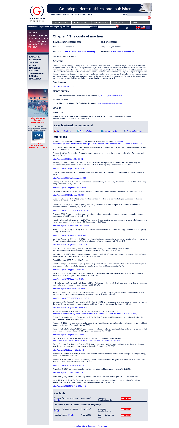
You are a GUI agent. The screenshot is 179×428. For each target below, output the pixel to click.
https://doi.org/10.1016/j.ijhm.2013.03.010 (68, 168)
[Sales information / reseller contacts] (61, 24)
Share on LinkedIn (110, 131)
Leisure (33, 65)
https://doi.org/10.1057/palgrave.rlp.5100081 (69, 178)
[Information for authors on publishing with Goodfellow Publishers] (100, 24)
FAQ (72, 14)
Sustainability (36, 73)
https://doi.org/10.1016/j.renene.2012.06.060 (69, 188)
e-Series (33, 76)
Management (36, 79)
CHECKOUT (60, 14)
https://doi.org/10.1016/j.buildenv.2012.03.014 (70, 195)
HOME (53, 14)
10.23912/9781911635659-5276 (122, 52)
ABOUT (67, 14)
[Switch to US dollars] (143, 28)
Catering (34, 71)
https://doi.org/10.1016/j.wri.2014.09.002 (68, 159)
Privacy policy (103, 426)
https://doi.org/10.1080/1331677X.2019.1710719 (71, 298)
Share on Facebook (134, 131)
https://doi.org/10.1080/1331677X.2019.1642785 (71, 210)
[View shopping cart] (126, 28)
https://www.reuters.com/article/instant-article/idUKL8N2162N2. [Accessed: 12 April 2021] (87, 340)
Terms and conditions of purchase (83, 426)
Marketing (34, 68)
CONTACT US (79, 14)
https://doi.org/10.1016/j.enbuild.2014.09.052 (69, 308)
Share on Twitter (85, 131)
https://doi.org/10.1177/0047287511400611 (69, 365)
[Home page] (37, 22)
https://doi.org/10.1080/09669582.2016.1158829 (71, 226)
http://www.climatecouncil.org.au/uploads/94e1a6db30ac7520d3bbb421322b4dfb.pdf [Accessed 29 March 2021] (95, 314)
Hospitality (35, 60)
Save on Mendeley (63, 131)
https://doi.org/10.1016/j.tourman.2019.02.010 (70, 245)
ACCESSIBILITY (89, 14)
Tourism (33, 62)
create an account (49, 27)
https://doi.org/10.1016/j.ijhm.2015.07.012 (68, 350)
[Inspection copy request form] (120, 24)
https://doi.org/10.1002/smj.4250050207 (68, 373)
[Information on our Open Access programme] (140, 24)
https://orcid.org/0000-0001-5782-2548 (110, 96)
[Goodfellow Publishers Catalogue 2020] (38, 116)
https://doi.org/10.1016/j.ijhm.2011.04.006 (68, 335)
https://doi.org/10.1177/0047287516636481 (69, 289)
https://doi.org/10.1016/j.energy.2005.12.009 (69, 235)
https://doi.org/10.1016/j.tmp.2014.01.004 (68, 279)
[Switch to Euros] (148, 28)
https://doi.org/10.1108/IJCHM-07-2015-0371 (69, 386)
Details (57, 400)
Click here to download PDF (63, 86)
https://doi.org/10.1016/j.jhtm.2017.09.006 (68, 270)
